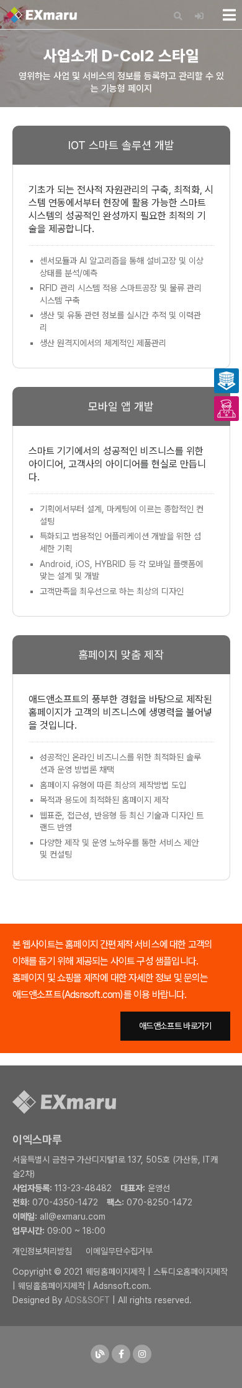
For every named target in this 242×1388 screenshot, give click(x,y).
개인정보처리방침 (42, 1251)
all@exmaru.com (72, 1216)
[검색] (178, 16)
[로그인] (199, 16)
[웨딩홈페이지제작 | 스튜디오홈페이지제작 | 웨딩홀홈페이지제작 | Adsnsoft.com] (41, 15)
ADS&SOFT (87, 1300)
